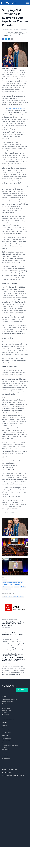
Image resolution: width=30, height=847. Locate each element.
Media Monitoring (6, 710)
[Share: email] (12, 39)
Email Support (6, 758)
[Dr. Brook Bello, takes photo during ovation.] (15, 566)
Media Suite (5, 703)
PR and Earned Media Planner (10, 745)
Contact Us (5, 756)
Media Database (6, 706)
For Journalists (6, 740)
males (11, 584)
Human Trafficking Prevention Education (12, 582)
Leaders (5, 584)
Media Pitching (6, 708)
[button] (27, 2)
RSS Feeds (5, 747)
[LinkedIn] (7, 772)
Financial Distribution (7, 701)
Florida (4, 580)
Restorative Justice (7, 586)
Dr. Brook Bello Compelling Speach (14, 596)
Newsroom (5, 743)
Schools (16, 586)
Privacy (15, 775)
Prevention (17, 584)
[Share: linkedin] (9, 39)
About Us (4, 725)
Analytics (4, 712)
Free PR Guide (22, 690)
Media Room (5, 714)
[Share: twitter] (6, 39)
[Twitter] (5, 772)
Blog (3, 727)
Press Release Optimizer (9, 719)
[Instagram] (9, 772)
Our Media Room (6, 732)
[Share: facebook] (3, 39)
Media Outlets (6, 749)
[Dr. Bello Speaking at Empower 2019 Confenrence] (15, 546)
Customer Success (7, 717)
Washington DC (6, 589)
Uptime (22, 775)
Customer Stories (7, 730)
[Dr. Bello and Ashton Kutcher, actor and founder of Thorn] (15, 66)
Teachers (23, 586)
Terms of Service (7, 775)
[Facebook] (2, 772)
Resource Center (6, 738)
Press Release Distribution (9, 699)
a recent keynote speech (15, 108)
